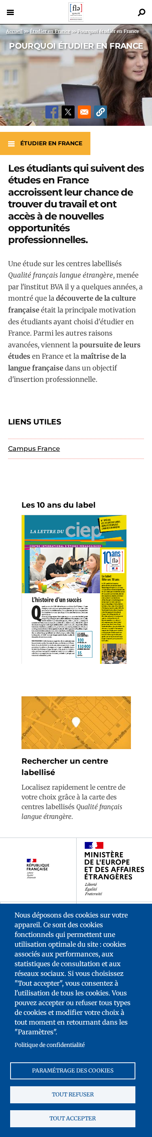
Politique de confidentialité (50, 1045)
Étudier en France (51, 143)
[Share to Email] (84, 112)
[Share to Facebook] (51, 112)
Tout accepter (72, 1118)
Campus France (34, 448)
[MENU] (10, 12)
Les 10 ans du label (58, 505)
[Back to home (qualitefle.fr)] (76, 19)
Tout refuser (73, 1094)
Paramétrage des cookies (72, 1070)
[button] (100, 112)
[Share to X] (68, 112)
